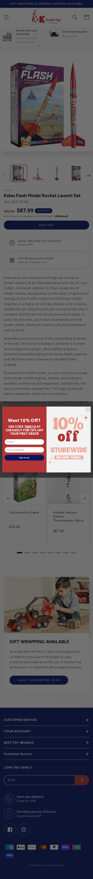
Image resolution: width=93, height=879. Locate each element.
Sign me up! (24, 458)
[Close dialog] (88, 409)
